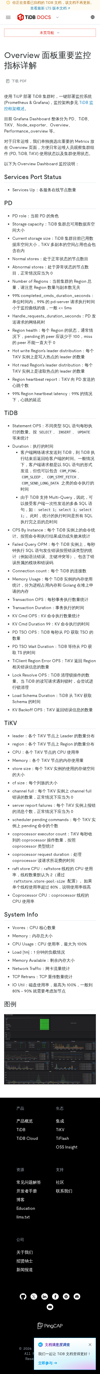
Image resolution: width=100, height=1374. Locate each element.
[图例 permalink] (20, 1004)
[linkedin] (44, 1296)
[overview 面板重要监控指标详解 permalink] (41, 65)
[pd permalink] (17, 203)
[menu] (8, 17)
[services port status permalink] (66, 177)
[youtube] (50, 1307)
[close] (90, 1344)
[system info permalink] (42, 914)
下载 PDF (19, 81)
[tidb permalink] (22, 413)
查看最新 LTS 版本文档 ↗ (50, 8)
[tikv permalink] (21, 723)
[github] (23, 1296)
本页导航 (47, 33)
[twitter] (33, 1296)
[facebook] (55, 1296)
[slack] (66, 1296)
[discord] (77, 1296)
